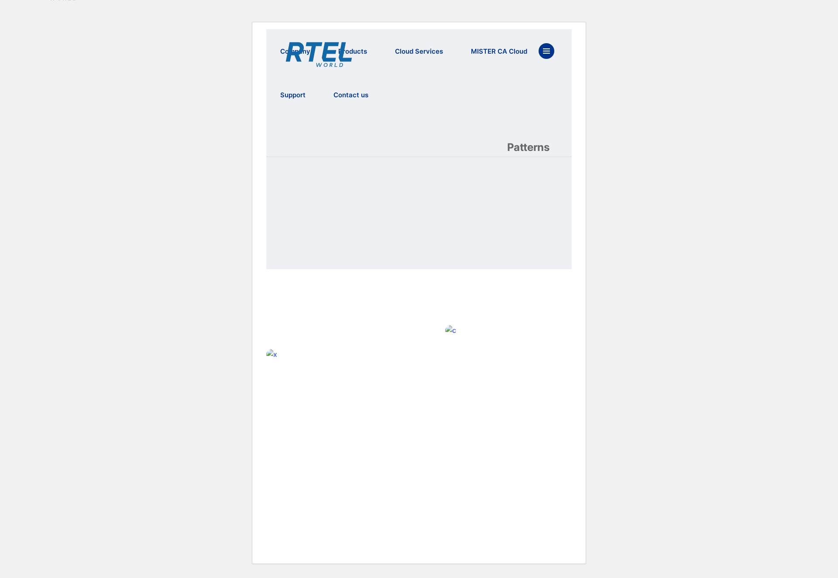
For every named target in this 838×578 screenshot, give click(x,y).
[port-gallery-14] (349, 354)
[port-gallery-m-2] (528, 330)
